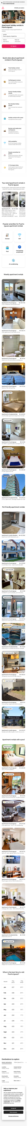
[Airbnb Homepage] (3, 8)
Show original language (8, 3)
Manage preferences (13, 1116)
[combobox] (13, 36)
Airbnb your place (19, 8)
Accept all (13, 1108)
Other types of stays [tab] (19, 1062)
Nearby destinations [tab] (7, 1062)
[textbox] (7, 41)
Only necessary (13, 1112)
